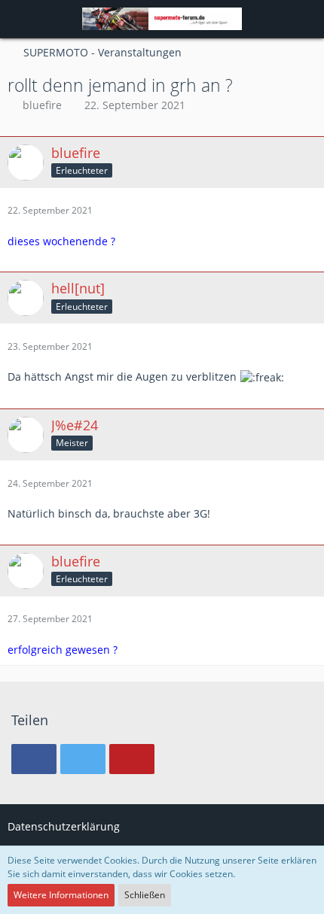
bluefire (42, 105)
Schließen (144, 894)
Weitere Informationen (61, 894)
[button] (20, 19)
